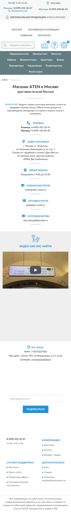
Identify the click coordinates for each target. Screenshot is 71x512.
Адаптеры (47, 60)
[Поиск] (5, 45)
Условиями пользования (33, 420)
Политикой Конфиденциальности (51, 417)
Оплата (48, 450)
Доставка (49, 445)
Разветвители (54, 66)
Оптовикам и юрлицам (43, 30)
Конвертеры (16, 66)
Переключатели (19, 54)
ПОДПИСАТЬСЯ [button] (36, 409)
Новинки (26, 35)
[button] (17, 11)
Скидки (48, 472)
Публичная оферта (19, 477)
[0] (64, 45)
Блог (46, 467)
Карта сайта (15, 472)
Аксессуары (35, 71)
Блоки (60, 60)
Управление (35, 66)
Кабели (11, 60)
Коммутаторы (28, 60)
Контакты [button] (44, 35)
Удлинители (40, 54)
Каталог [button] (17, 30)
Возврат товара (52, 455)
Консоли (56, 54)
